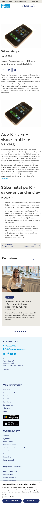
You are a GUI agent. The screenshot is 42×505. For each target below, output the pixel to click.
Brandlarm (7, 396)
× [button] (39, 483)
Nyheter (9, 297)
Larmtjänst (7, 399)
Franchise (7, 454)
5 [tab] (23, 331)
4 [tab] (21, 331)
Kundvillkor (7, 457)
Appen (5, 411)
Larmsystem (8, 405)
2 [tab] (17, 331)
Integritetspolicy (9, 460)
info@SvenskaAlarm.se (14, 349)
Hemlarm (6, 390)
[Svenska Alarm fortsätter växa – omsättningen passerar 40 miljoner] (21, 279)
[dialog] (21, 493)
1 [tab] (15, 331)
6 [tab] (25, 331)
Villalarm (6, 408)
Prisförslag (28, 6)
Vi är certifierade (9, 445)
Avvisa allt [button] (31, 501)
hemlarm (4, 178)
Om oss (6, 436)
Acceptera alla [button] (12, 501)
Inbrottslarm (8, 402)
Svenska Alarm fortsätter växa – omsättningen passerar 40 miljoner (18, 304)
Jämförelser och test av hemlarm (15, 448)
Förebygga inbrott (10, 478)
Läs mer (4, 494)
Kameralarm (8, 474)
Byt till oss (7, 439)
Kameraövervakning (10, 393)
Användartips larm (10, 471)
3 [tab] (19, 331)
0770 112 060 (9, 346)
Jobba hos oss (8, 451)
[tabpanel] (21, 296)
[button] (3, 70)
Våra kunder (8, 442)
